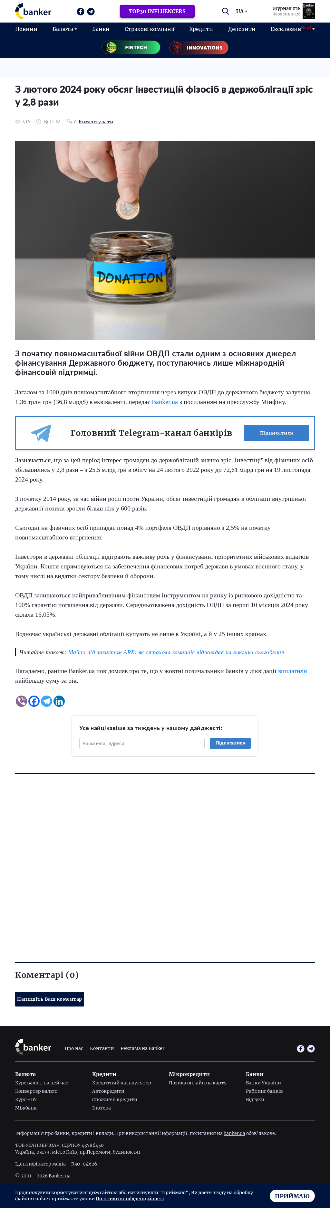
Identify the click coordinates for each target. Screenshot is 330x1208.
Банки (101, 29)
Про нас (74, 1048)
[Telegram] (46, 701)
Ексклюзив (291, 28)
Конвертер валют (36, 1091)
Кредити (201, 29)
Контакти (102, 1048)
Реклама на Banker (142, 1048)
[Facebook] (34, 701)
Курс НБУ (26, 1099)
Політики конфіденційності (130, 1199)
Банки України (263, 1083)
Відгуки (255, 1099)
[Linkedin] (59, 701)
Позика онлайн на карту (198, 1083)
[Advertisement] (165, 857)
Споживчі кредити (114, 1099)
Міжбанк (26, 1108)
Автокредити (108, 1091)
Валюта (63, 29)
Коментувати (96, 122)
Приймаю (292, 1196)
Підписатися (276, 433)
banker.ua (234, 1133)
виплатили (292, 670)
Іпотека (101, 1108)
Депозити (242, 29)
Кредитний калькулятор (121, 1083)
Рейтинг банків (264, 1091)
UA (240, 11)
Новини (26, 29)
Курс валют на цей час (41, 1083)
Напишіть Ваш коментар (49, 999)
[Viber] (21, 701)
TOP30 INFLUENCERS (157, 11)
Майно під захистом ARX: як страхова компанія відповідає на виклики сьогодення (176, 652)
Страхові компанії (149, 29)
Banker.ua (165, 401)
